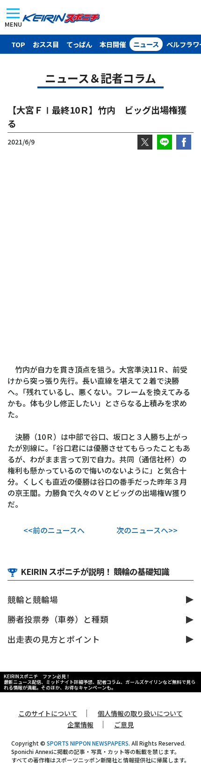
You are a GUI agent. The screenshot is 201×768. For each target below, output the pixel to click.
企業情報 (80, 724)
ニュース (146, 44)
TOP (18, 44)
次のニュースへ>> (147, 530)
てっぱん (79, 44)
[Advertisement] (100, 256)
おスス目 (46, 44)
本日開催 (113, 44)
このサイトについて (47, 713)
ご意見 (124, 724)
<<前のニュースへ (54, 530)
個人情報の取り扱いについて (140, 713)
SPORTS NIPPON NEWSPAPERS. (88, 743)
